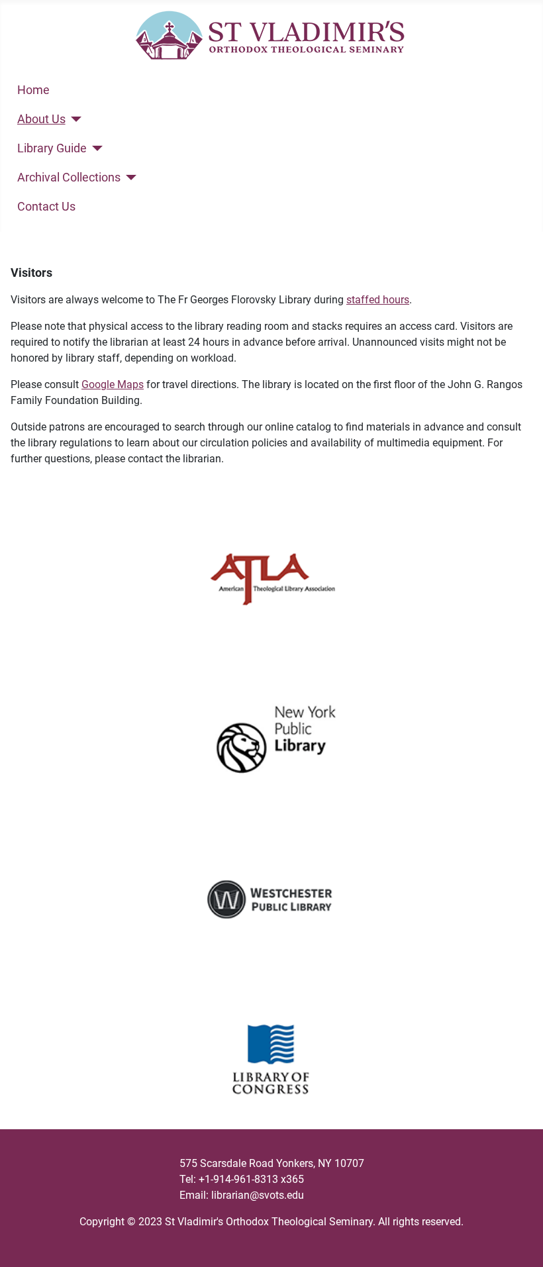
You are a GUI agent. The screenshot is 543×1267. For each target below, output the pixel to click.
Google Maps (112, 384)
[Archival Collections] (129, 177)
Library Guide (52, 148)
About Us (41, 119)
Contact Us (46, 206)
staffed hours (377, 299)
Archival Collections (69, 177)
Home (33, 90)
